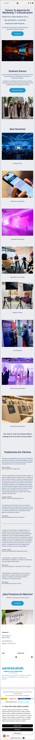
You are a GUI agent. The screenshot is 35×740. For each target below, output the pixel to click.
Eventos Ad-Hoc (17, 163)
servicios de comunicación (17, 426)
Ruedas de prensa (18, 312)
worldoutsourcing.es (23, 702)
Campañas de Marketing (17, 239)
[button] (17, 3)
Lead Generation (17, 350)
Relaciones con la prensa (17, 277)
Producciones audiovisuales (17, 388)
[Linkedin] (32, 3)
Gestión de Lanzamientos (17, 201)
